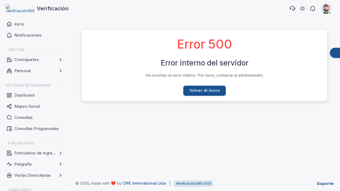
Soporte (325, 183)
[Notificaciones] (313, 8)
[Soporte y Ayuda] (292, 8)
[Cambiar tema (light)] (303, 8)
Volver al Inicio (204, 90)
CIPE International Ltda (144, 183)
